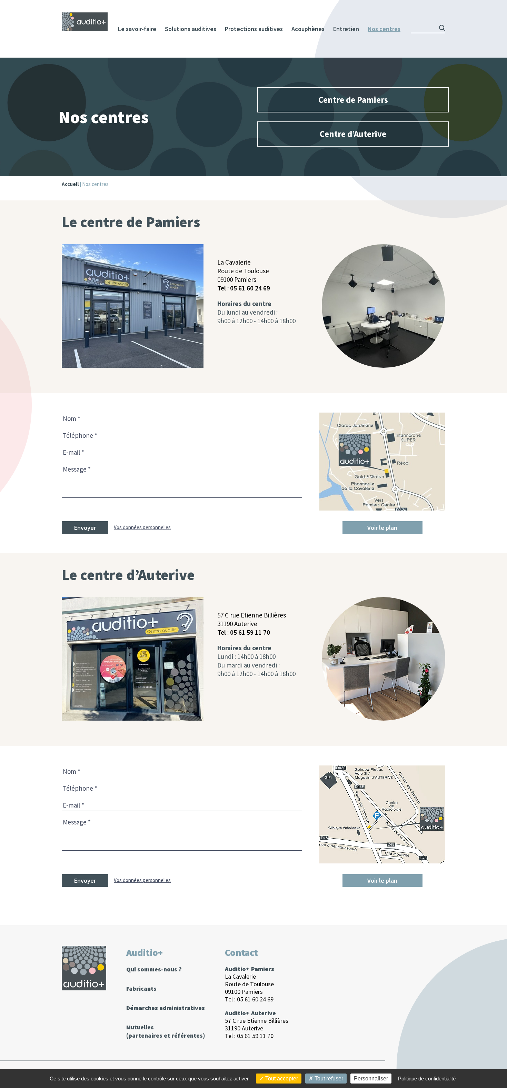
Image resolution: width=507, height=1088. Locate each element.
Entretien (346, 29)
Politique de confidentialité (427, 1078)
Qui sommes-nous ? (154, 969)
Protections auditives (254, 29)
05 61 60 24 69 (250, 288)
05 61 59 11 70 (250, 632)
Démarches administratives (165, 1008)
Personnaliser (371, 1078)
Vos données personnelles (142, 527)
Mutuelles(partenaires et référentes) (165, 1031)
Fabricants (141, 988)
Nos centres (384, 29)
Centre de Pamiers (353, 99)
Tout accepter (281, 1078)
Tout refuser (328, 1078)
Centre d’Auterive (353, 133)
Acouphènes (308, 29)
